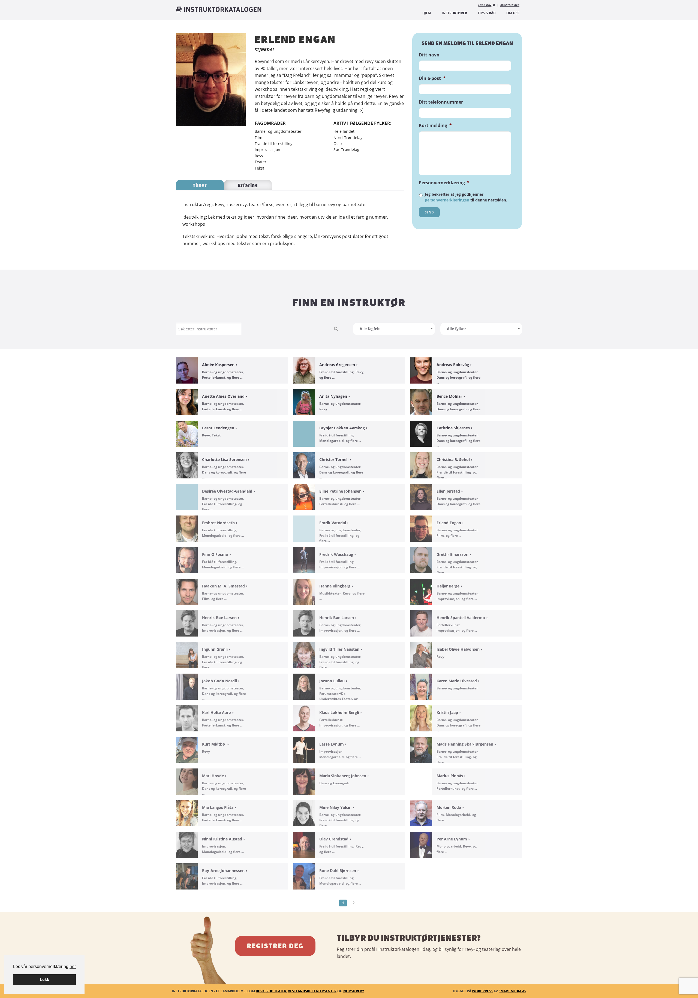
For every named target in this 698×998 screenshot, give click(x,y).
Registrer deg (275, 946)
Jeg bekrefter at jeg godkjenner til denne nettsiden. (466, 197)
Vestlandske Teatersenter (312, 991)
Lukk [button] (44, 979)
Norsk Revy (353, 991)
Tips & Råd (487, 13)
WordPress (482, 991)
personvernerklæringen (447, 200)
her (73, 966)
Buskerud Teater (271, 991)
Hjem (426, 13)
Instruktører (454, 13)
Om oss (512, 13)
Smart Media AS (512, 991)
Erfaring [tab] (248, 185)
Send (429, 212)
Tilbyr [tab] (200, 185)
